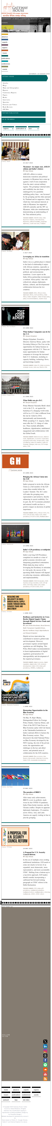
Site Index (26, 1100)
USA (28, 446)
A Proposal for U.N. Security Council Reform (34, 853)
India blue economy (42, 758)
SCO (41, 586)
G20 (24, 514)
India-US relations (36, 442)
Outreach (6, 1100)
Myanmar (26, 221)
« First (1, 134)
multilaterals (39, 668)
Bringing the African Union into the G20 (35, 478)
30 (20, 135)
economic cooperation (42, 438)
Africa (35, 512)
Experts (4, 42)
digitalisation (30, 438)
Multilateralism (44, 516)
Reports (5, 90)
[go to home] (15, 16)
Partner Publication (10, 113)
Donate (5, 22)
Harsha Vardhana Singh (31, 630)
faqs (16, 1100)
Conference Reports (10, 92)
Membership (6, 19)
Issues (5, 53)
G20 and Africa (38, 295)
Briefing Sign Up (37, 19)
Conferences (5, 64)
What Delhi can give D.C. (33, 400)
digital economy (38, 662)
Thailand (42, 223)
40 (23, 135)
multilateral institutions (37, 890)
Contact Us (25, 19)
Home (6, 1090)
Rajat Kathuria (44, 630)
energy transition (33, 583)
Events (5, 69)
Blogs (5, 85)
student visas (43, 298)
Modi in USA (43, 367)
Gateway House (8, 76)
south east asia (34, 223)
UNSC (33, 894)
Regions (4, 48)
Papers (5, 95)
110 (42, 135)
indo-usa (36, 367)
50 (25, 135)
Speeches (6, 102)
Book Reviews (8, 107)
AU (48, 512)
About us (5, 37)
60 (28, 135)
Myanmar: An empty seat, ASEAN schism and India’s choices (36, 168)
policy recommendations (30, 298)
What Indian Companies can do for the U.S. (36, 333)
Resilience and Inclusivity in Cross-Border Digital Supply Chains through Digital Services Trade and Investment (36, 620)
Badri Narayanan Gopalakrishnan (34, 628)
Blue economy (38, 756)
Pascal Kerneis (45, 625)
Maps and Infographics (11, 88)
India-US (36, 365)
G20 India (30, 584)
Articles (5, 83)
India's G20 (38, 514)
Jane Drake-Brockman (32, 625)
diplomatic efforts (28, 295)
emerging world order (29, 440)
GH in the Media (8, 119)
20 (18, 135)
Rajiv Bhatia (29, 171)
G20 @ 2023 (30, 514)
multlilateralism (39, 892)
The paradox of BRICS (32, 792)
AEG (35, 293)
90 (35, 135)
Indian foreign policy (44, 296)
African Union (42, 293)
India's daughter (32, 296)
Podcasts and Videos (10, 104)
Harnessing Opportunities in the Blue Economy (35, 711)
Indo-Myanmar (39, 219)
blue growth (31, 758)
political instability (35, 221)
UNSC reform (40, 894)
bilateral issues (38, 436)
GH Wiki (6, 109)
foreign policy (41, 440)
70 (30, 135)
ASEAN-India (38, 218)
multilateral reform (28, 892)
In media (16, 19)
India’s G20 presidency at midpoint (36, 549)
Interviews (6, 100)
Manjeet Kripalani (31, 336)
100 (39, 135)
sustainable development (38, 760)
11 (13, 135)
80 (33, 135)
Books (5, 97)
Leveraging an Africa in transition (36, 256)
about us (16, 1090)
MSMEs (33, 668)
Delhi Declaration (39, 581)
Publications (5, 58)
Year (30, 128)
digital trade (33, 664)
